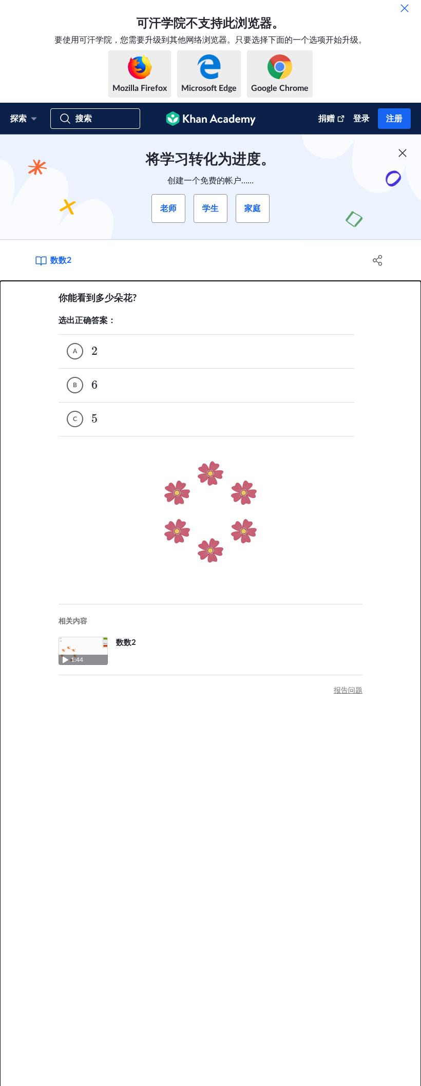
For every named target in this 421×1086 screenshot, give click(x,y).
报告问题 (348, 690)
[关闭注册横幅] (402, 153)
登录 (361, 119)
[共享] (377, 260)
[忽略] (404, 8)
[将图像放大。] (210, 512)
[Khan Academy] (211, 118)
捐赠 (326, 119)
